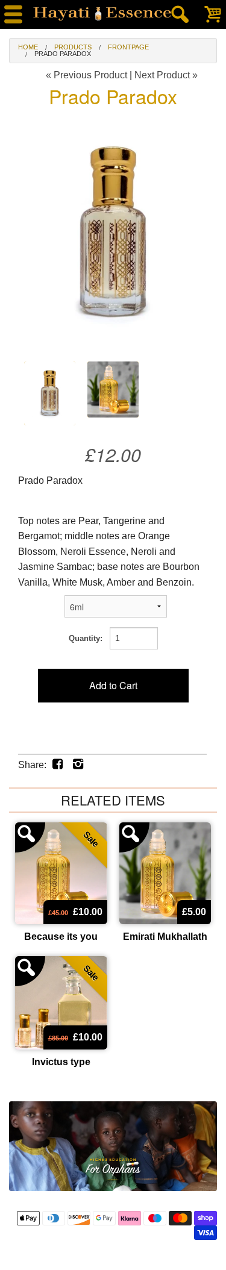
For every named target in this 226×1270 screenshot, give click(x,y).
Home (28, 47)
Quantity (84, 638)
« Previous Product (86, 75)
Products (73, 47)
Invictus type (61, 1062)
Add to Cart (113, 685)
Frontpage (128, 47)
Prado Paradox (62, 54)
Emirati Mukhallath (165, 936)
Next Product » (166, 75)
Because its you (61, 936)
